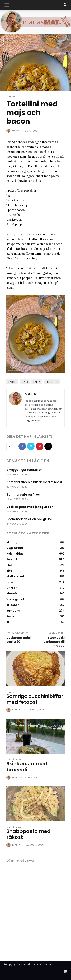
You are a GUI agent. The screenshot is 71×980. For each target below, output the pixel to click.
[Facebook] (22, 446)
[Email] (48, 446)
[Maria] (8, 131)
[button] (6, 5)
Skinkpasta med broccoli (26, 766)
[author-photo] (9, 710)
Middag (11, 97)
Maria (16, 130)
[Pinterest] (39, 446)
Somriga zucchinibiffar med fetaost (34, 482)
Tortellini (52, 381)
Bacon (12, 381)
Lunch (10, 692)
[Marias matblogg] (35, 22)
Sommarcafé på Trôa (23, 494)
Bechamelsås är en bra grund (29, 519)
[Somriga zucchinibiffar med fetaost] (35, 668)
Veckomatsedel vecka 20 (18, 640)
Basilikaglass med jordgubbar (29, 507)
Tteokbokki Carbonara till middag (54, 642)
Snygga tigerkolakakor (24, 470)
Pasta (36, 381)
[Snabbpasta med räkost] (35, 803)
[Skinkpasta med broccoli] (35, 736)
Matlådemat (14, 760)
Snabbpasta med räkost (28, 834)
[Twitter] (31, 446)
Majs (25, 381)
